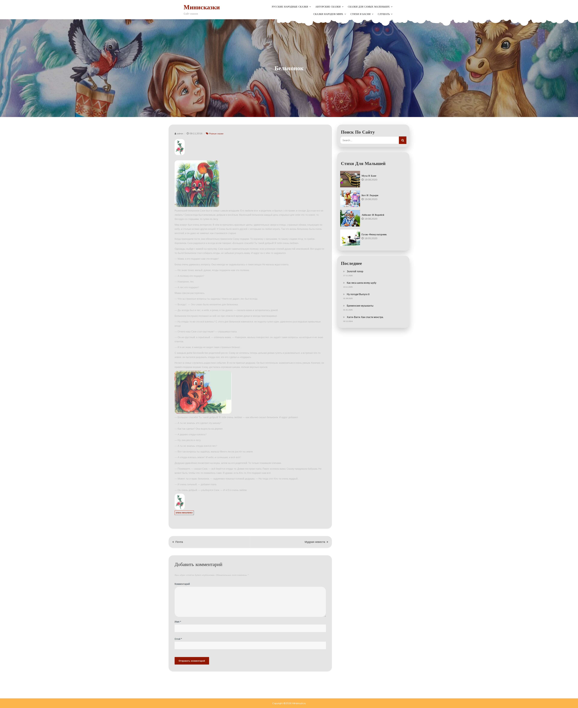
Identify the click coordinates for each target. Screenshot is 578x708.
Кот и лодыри (370, 195)
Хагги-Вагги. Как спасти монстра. (365, 317)
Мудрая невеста (315, 542)
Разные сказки (216, 133)
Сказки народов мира (328, 14)
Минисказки (202, 7)
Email (178, 638)
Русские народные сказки (290, 6)
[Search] (402, 140)
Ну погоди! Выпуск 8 (358, 294)
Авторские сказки (328, 6)
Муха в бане (369, 175)
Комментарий (182, 583)
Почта (179, 542)
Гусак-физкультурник (374, 234)
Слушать (384, 14)
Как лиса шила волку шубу (361, 282)
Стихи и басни (360, 14)
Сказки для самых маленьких (369, 6)
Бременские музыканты (360, 305)
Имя (178, 621)
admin (180, 133)
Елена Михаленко (184, 513)
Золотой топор (355, 271)
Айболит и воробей (373, 214)
